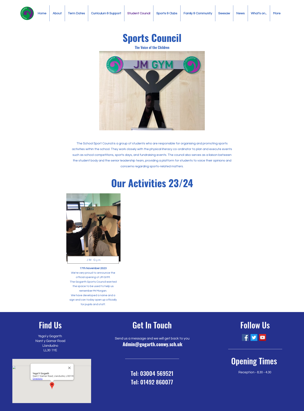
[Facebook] (245, 337)
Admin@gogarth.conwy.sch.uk (152, 344)
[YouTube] (262, 337)
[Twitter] (254, 337)
